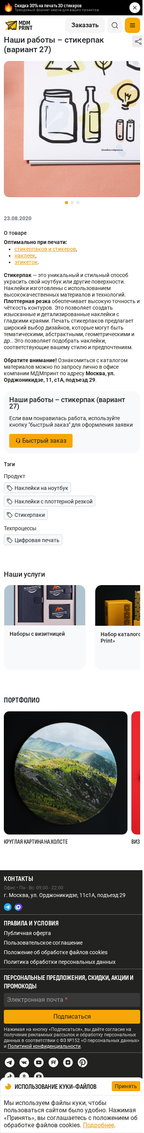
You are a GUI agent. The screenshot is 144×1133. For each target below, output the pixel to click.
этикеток (26, 262)
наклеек (25, 255)
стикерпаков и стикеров (45, 249)
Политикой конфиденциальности (44, 1046)
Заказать (85, 25)
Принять (126, 1086)
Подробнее (98, 1125)
